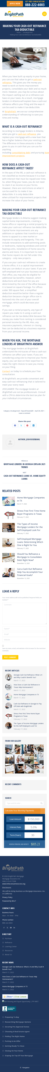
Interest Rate (15, 827)
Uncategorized (9, 50)
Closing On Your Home (14, 1051)
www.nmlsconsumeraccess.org (13, 884)
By (27, 411)
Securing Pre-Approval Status (17, 1027)
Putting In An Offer (12, 1041)
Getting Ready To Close (14, 1046)
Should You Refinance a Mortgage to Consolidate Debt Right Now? (29, 557)
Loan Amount (15, 819)
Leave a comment (24, 413)
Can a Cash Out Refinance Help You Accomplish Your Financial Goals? (30, 572)
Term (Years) (15, 835)
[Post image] (8, 501)
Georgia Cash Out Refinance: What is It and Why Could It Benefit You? (28, 676)
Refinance (8, 942)
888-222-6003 (35, 4)
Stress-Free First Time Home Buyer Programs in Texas (31, 512)
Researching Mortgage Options (18, 1022)
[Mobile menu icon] (44, 14)
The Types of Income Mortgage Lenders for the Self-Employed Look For (30, 527)
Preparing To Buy (12, 1017)
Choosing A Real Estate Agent (17, 1031)
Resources (9, 950)
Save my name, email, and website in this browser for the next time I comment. (24, 649)
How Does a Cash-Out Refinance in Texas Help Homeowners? (27, 686)
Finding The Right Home (15, 1036)
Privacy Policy (7, 897)
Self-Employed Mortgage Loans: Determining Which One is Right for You (30, 542)
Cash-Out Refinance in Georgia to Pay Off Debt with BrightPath (28, 705)
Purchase (8, 938)
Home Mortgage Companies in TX (31, 499)
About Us (8, 954)
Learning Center (11, 946)
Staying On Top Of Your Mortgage (19, 1055)
